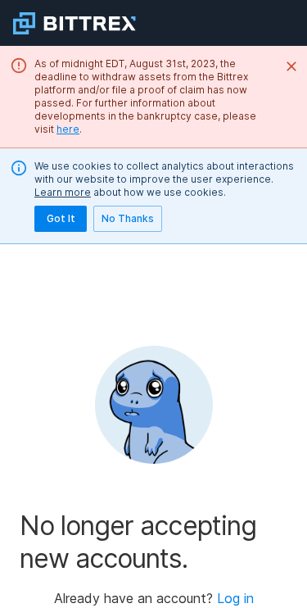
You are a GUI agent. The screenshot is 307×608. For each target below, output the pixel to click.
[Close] (291, 66)
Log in (235, 598)
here (67, 129)
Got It (61, 218)
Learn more (62, 192)
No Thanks (128, 218)
